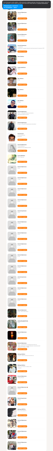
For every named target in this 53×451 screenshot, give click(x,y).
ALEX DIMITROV (21, 155)
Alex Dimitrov (21, 78)
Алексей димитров (22, 210)
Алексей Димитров (22, 12)
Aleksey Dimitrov (21, 354)
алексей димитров (22, 45)
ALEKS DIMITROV (22, 67)
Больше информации (42, 3)
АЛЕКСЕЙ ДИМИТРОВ (23, 321)
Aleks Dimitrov (21, 56)
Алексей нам (21, 133)
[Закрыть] (21, 6)
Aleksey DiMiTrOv (22, 409)
